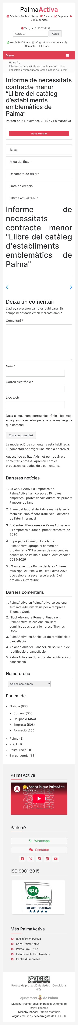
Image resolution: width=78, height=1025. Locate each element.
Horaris (45, 46)
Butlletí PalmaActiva (28, 938)
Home (12, 62)
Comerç (19, 713)
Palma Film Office (27, 949)
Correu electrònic (19, 382)
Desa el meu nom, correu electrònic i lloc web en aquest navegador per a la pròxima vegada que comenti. (39, 420)
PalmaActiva (62, 121)
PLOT (13, 744)
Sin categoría (19, 755)
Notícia (15, 706)
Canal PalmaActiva (28, 943)
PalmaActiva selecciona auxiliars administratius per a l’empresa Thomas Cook (38, 607)
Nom (10, 366)
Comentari (14, 320)
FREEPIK (60, 1016)
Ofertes (14, 16)
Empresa (63, 16)
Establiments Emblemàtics (33, 954)
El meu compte (39, 19)
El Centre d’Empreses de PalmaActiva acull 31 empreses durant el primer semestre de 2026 (40, 529)
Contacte (30, 46)
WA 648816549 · (20, 42)
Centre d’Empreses (28, 959)
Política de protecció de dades (30, 985)
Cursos (48, 16)
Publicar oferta (29, 16)
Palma (14, 738)
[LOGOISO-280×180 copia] (38, 897)
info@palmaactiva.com (48, 42)
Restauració (18, 750)
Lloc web (12, 397)
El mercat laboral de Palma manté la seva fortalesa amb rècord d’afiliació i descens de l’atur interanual (39, 513)
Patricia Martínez (49, 1011)
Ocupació (20, 719)
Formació (20, 730)
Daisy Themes (39, 1007)
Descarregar (39, 133)
